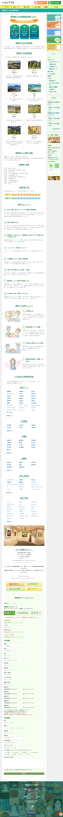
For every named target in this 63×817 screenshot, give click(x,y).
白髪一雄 (33, 393)
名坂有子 (21, 400)
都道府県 (6, 730)
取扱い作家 (26, 7)
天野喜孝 (9, 482)
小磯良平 (9, 442)
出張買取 (30, 348)
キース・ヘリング (23, 405)
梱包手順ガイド (52, 80)
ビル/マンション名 (8, 745)
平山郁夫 (9, 427)
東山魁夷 (9, 425)
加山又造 (21, 425)
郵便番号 (6, 735)
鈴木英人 (33, 479)
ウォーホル (9, 405)
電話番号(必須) (8, 629)
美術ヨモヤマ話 (52, 91)
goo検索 (14, 754)
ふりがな (6, 625)
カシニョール (10, 515)
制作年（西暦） (7, 672)
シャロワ (21, 518)
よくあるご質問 (36, 7)
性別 (5, 720)
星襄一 (20, 464)
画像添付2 (6, 691)
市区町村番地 (7, 740)
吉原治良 (9, 398)
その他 (28, 754)
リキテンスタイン (35, 405)
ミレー (8, 502)
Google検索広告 (34, 752)
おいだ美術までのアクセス (31, 798)
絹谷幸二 (9, 449)
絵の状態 (6, 663)
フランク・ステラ (11, 407)
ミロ (20, 504)
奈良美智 (21, 391)
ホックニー (21, 407)
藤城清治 (21, 482)
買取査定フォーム (53, 68)
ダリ (32, 508)
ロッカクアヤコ (10, 393)
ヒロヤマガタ (10, 479)
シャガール (34, 502)
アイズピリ (21, 513)
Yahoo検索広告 (24, 752)
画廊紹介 (46, 7)
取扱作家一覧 (10, 383)
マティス (9, 506)
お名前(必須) (7, 620)
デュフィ (33, 506)
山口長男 (9, 447)
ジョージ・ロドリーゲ (36, 486)
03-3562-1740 (20, 241)
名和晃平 (21, 403)
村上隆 (33, 391)
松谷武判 (33, 398)
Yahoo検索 (7, 752)
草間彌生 (9, 391)
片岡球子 (33, 425)
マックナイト (34, 484)
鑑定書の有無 (7, 682)
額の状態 (6, 667)
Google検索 (15, 752)
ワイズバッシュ (35, 515)
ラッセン (21, 489)
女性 (11, 722)
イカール (33, 482)
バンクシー (21, 410)
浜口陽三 (9, 464)
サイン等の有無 (7, 677)
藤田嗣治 (21, 440)
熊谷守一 (21, 442)
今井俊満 (21, 396)
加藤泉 (8, 403)
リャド (8, 489)
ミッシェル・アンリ (24, 515)
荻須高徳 (33, 440)
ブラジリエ (9, 513)
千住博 (20, 427)
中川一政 (33, 442)
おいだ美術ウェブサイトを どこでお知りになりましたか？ (17, 750)
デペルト (9, 518)
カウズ (33, 410)
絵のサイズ (6, 658)
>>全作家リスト (9, 415)
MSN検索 (7, 754)
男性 (6, 722)
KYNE (20, 393)
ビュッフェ (34, 511)
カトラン (9, 511)
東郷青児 (9, 440)
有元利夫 (33, 447)
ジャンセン (34, 513)
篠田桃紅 (21, 398)
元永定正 (9, 396)
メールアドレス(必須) (9, 634)
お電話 (35, 316)
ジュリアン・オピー (11, 410)
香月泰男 (9, 444)
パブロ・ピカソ (10, 504)
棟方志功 (9, 462)
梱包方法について (27, 349)
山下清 (20, 444)
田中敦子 (33, 396)
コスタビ (33, 407)
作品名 (5, 648)
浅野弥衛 (9, 400)
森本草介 (33, 444)
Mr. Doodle (9, 412)
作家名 (5, 643)
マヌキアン (21, 486)
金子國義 (21, 447)
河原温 (33, 400)
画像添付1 (6, 687)
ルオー (20, 502)
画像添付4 (6, 700)
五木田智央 (34, 403)
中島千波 (33, 427)
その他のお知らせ (56, 128)
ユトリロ (33, 504)
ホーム (7, 7)
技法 (5, 653)
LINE (30, 316)
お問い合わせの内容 (8, 757)
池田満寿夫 (9, 467)
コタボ (20, 511)
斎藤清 (20, 462)
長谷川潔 (33, 462)
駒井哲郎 (33, 464)
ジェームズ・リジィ (36, 489)
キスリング (21, 506)
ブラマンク (9, 508)
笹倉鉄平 (21, 479)
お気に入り (21, 754)
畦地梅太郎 (21, 467)
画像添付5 (6, 705)
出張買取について (53, 66)
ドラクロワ (21, 484)
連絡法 (5, 725)
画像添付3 (6, 696)
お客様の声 (51, 89)
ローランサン (22, 508)
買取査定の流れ (52, 64)
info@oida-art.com (55, 159)
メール (26, 316)
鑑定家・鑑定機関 (53, 87)
